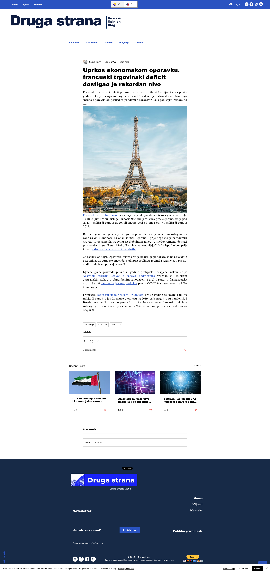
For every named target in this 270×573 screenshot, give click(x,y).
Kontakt (196, 510)
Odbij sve (243, 568)
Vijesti (197, 504)
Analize (109, 42)
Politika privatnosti (126, 568)
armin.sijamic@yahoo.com (91, 543)
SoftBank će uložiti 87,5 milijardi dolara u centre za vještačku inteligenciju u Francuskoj (180, 400)
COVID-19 (102, 324)
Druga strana (56, 20)
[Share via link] (98, 341)
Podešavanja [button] (229, 568)
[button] (197, 42)
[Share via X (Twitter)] (91, 341)
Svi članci (74, 42)
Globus (139, 42)
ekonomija (89, 324)
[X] (246, 4)
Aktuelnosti (92, 42)
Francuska (116, 324)
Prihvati (257, 568)
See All (197, 365)
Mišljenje (124, 42)
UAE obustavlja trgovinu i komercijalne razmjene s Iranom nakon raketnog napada (89, 400)
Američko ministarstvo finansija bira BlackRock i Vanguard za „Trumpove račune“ (135, 400)
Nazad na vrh (4, 559)
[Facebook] (251, 4)
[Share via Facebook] (84, 341)
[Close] (266, 568)
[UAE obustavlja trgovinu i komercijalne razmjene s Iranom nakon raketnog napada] (89, 382)
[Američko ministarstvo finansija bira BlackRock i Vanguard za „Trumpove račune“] (135, 382)
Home (198, 498)
